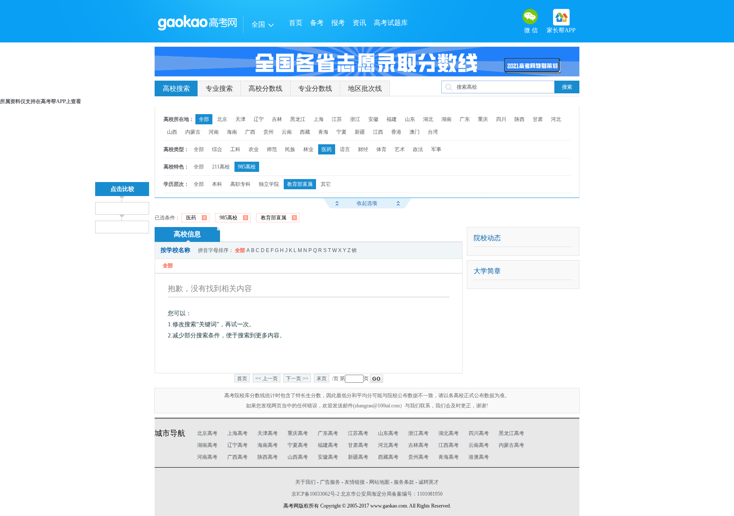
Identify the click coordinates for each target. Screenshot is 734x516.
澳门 (414, 132)
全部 (204, 119)
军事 (436, 149)
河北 (556, 119)
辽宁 (259, 119)
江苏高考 (358, 433)
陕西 (519, 119)
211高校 (221, 167)
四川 (501, 119)
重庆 (483, 119)
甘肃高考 (358, 445)
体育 (381, 149)
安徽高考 (328, 457)
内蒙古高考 (511, 445)
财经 (363, 149)
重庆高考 (298, 433)
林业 (308, 149)
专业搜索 (219, 88)
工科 (235, 149)
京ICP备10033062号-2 (315, 494)
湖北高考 (448, 433)
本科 (217, 184)
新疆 (360, 132)
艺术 (400, 149)
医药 (327, 149)
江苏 (337, 119)
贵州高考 (418, 457)
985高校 (247, 167)
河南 (214, 132)
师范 (272, 149)
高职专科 (240, 184)
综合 (217, 149)
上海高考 (237, 433)
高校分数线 (265, 88)
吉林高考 (418, 445)
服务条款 (404, 482)
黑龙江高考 (511, 433)
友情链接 (354, 482)
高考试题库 (391, 22)
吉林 (277, 119)
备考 (317, 22)
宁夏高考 (298, 445)
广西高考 (237, 457)
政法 (418, 149)
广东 (465, 119)
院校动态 (487, 237)
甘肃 (538, 119)
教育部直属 (300, 184)
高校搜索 (176, 88)
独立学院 (269, 184)
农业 (253, 149)
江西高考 (448, 445)
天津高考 (267, 433)
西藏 (305, 132)
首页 (295, 22)
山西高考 (298, 457)
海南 (232, 132)
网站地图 (379, 482)
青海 (323, 132)
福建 (392, 119)
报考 (338, 22)
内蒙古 (192, 132)
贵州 (268, 132)
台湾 (433, 132)
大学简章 (487, 271)
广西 (250, 132)
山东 (410, 119)
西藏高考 (388, 457)
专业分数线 (315, 88)
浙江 (355, 119)
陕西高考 (267, 457)
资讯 (359, 22)
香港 (396, 132)
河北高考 (388, 445)
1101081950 (430, 494)
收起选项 (367, 203)
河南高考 (207, 457)
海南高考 (267, 445)
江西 (378, 132)
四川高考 (479, 433)
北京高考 (207, 433)
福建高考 (328, 445)
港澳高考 (479, 457)
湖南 (446, 119)
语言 (345, 149)
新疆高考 (358, 457)
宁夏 (341, 132)
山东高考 (388, 433)
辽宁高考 (237, 445)
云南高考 (479, 445)
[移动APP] (561, 17)
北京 (222, 119)
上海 (318, 119)
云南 (287, 132)
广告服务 (330, 482)
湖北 (428, 119)
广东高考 (328, 433)
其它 (326, 184)
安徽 (373, 119)
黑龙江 (297, 119)
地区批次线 (365, 88)
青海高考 (448, 457)
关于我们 (305, 482)
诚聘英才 (428, 482)
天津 (240, 119)
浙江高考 (418, 433)
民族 (290, 149)
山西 (172, 132)
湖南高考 (207, 445)
